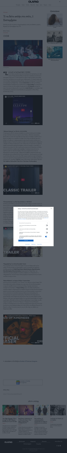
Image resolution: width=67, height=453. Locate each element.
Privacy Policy (39, 244)
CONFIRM (26, 240)
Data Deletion (27, 244)
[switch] (46, 225)
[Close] (52, 209)
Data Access (33, 244)
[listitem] (33, 223)
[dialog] (33, 226)
